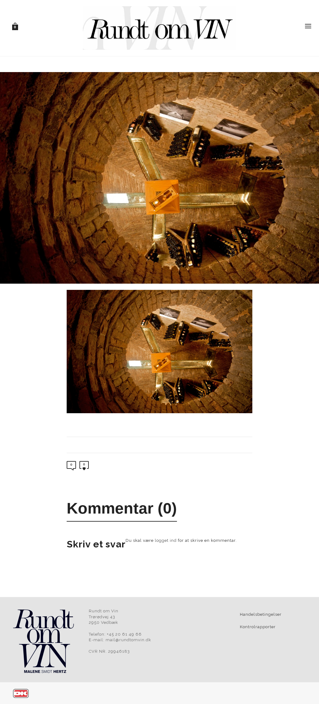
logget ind (166, 540)
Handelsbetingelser (261, 614)
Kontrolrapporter (258, 626)
